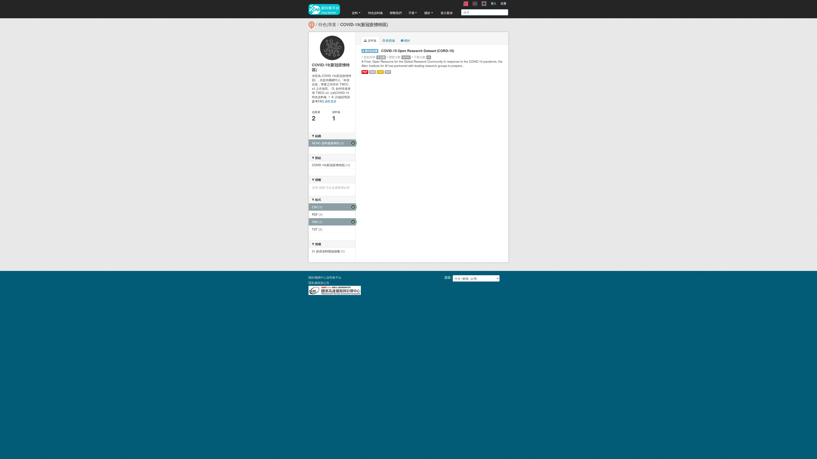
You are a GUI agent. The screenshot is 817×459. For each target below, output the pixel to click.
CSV (380, 72)
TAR (372, 72)
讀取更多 (331, 101)
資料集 (372, 40)
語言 (448, 277)
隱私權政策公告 (319, 282)
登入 (493, 3)
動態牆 (390, 40)
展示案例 (447, 13)
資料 (355, 13)
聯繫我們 (396, 13)
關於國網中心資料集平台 (325, 277)
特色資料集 (375, 13)
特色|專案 (327, 24)
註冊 (503, 3)
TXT (388, 72)
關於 (427, 13)
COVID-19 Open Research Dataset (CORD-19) (417, 50)
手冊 (411, 13)
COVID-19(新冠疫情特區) (364, 24)
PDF (364, 72)
